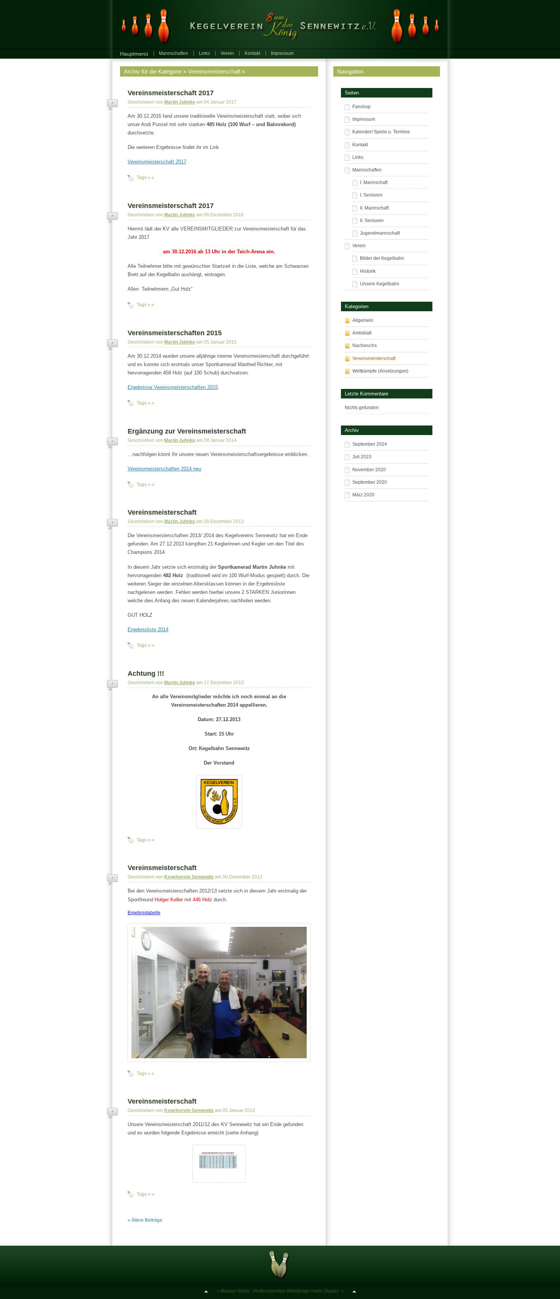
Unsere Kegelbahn (379, 283)
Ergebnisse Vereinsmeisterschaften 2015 (173, 387)
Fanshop (361, 106)
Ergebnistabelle (144, 912)
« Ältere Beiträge (145, 1220)
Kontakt (252, 53)
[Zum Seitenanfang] (206, 1291)
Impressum (282, 53)
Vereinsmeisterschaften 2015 (175, 333)
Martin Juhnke (179, 102)
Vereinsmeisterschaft (162, 512)
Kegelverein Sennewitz (189, 877)
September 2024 (369, 444)
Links (204, 53)
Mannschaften (173, 53)
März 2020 (363, 495)
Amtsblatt (361, 333)
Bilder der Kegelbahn (382, 258)
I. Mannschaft (373, 182)
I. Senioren (371, 195)
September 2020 (369, 482)
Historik (368, 271)
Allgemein (362, 320)
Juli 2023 (361, 456)
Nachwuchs (364, 345)
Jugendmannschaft (380, 233)
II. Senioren (372, 220)
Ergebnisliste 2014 (148, 629)
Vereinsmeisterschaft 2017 (171, 93)
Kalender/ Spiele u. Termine (381, 131)
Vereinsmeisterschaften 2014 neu (164, 469)
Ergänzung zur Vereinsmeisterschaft (187, 431)
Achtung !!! (146, 673)
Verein (227, 53)
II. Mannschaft (374, 208)
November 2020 (369, 469)
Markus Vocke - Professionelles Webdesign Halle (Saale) (280, 1291)
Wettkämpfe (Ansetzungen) (380, 371)
